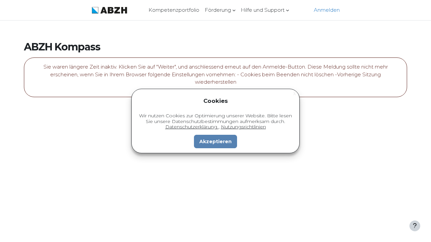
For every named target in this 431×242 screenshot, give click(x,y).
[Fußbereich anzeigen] (414, 225)
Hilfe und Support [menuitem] (263, 10)
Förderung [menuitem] (218, 10)
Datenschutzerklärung (192, 127)
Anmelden (327, 10)
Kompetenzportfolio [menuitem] (173, 10)
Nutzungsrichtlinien (243, 127)
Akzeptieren (215, 141)
